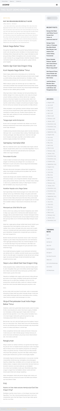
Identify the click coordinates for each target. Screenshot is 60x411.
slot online (49, 266)
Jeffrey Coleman (7, 23)
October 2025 (51, 129)
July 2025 (50, 137)
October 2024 (51, 161)
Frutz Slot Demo (7, 35)
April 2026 (50, 113)
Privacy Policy (5, 1)
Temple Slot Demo (24, 42)
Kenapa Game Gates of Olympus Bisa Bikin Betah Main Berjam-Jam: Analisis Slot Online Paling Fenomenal (52, 49)
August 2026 (51, 102)
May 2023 (50, 207)
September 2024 (52, 164)
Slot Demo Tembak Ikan (23, 40)
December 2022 (52, 220)
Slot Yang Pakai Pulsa (15, 42)
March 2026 (51, 116)
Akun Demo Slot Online (9, 26)
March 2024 (51, 180)
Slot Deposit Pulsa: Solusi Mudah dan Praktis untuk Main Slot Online (52, 75)
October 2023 (51, 193)
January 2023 (51, 217)
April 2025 (50, 145)
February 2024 (51, 183)
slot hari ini (49, 242)
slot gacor (49, 252)
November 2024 (52, 158)
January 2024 (51, 185)
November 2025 (52, 126)
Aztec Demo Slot (33, 26)
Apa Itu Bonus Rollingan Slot (22, 26)
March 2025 (51, 148)
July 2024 (50, 169)
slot (47, 235)
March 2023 (51, 212)
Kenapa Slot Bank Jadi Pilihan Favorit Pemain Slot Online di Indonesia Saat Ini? (52, 35)
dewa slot (49, 259)
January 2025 (51, 153)
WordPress (24, 409)
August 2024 (51, 167)
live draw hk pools (51, 256)
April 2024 (50, 177)
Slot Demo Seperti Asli (13, 40)
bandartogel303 (51, 249)
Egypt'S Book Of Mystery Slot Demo (27, 33)
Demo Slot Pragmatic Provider (28, 31)
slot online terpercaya (52, 263)
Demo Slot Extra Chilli (17, 29)
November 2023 (52, 191)
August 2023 (51, 199)
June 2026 (50, 108)
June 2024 (50, 172)
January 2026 (51, 121)
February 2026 (51, 118)
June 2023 (50, 204)
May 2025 (50, 142)
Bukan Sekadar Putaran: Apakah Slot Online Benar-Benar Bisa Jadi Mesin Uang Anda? (52, 64)
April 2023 (50, 209)
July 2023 (50, 201)
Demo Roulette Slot (29, 27)
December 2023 (52, 188)
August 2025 (51, 134)
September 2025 (52, 132)
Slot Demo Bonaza (27, 38)
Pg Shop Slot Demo (25, 37)
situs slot (49, 245)
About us (12, 1)
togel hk (49, 238)
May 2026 (50, 110)
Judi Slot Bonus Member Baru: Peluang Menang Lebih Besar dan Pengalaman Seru (52, 86)
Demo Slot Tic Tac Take (13, 33)
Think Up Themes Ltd (11, 409)
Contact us (18, 1)
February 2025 (51, 150)
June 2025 (50, 140)
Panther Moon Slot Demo (14, 37)
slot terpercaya (50, 270)
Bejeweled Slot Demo (8, 27)
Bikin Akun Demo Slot (19, 27)
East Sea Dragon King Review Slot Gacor (17, 21)
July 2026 (50, 105)
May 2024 (50, 175)
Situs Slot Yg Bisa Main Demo (16, 38)
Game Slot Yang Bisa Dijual (17, 35)
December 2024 (52, 156)
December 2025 (52, 124)
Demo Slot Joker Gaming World (12, 31)
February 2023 (51, 215)
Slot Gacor (14, 23)
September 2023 (52, 196)
